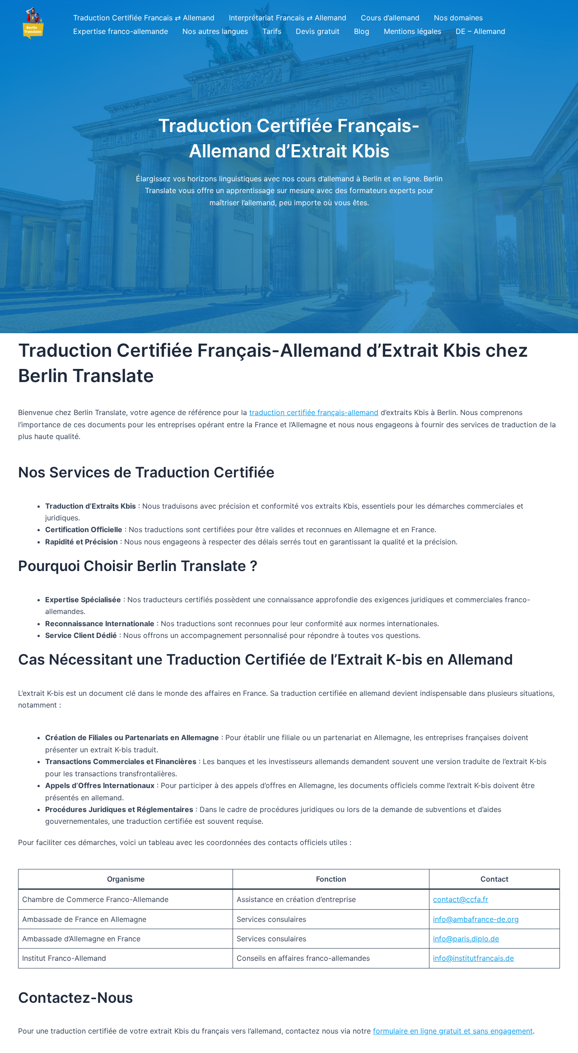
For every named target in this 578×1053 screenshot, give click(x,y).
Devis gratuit (318, 31)
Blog (361, 31)
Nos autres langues (215, 31)
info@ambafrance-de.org (476, 919)
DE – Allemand (480, 31)
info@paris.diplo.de (466, 938)
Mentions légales (412, 31)
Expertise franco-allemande (120, 31)
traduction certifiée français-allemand (313, 412)
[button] (33, 24)
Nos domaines (458, 17)
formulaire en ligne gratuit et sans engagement (453, 1030)
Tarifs (271, 31)
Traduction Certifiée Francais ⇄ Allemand (143, 17)
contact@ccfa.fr (460, 899)
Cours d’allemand (390, 17)
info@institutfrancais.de (473, 958)
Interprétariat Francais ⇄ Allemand (287, 17)
